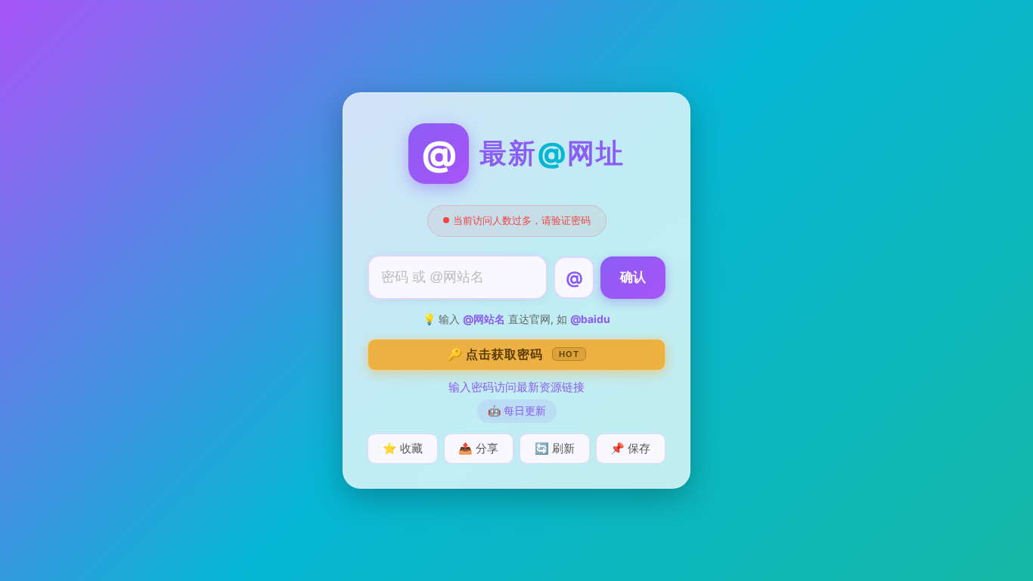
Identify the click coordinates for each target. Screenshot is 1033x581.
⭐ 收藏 (403, 448)
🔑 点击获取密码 (513, 354)
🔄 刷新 (555, 448)
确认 (633, 277)
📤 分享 (478, 448)
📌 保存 (630, 448)
